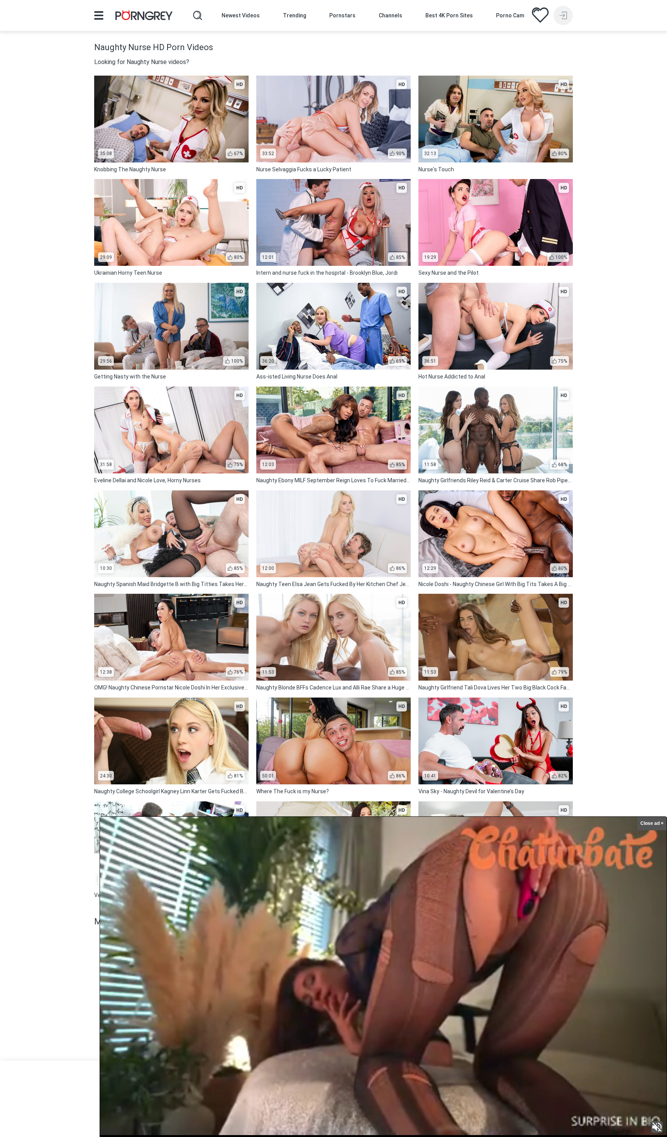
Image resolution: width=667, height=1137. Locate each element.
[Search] (197, 15)
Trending (294, 15)
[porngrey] (144, 16)
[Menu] (98, 15)
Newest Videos (241, 15)
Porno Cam (510, 15)
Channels (390, 15)
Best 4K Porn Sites (449, 15)
